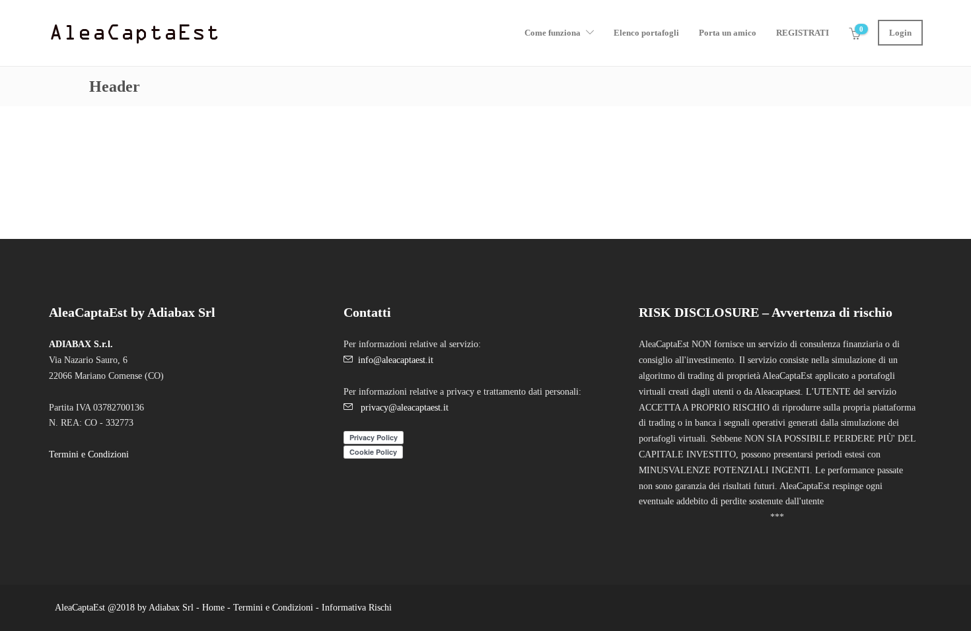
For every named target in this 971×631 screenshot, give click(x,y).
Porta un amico (727, 33)
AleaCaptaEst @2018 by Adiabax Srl (124, 608)
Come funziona (552, 33)
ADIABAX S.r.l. (81, 344)
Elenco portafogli (646, 33)
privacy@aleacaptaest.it (405, 408)
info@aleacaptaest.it (395, 360)
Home (212, 608)
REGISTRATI (802, 33)
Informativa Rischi (357, 608)
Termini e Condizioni (89, 454)
